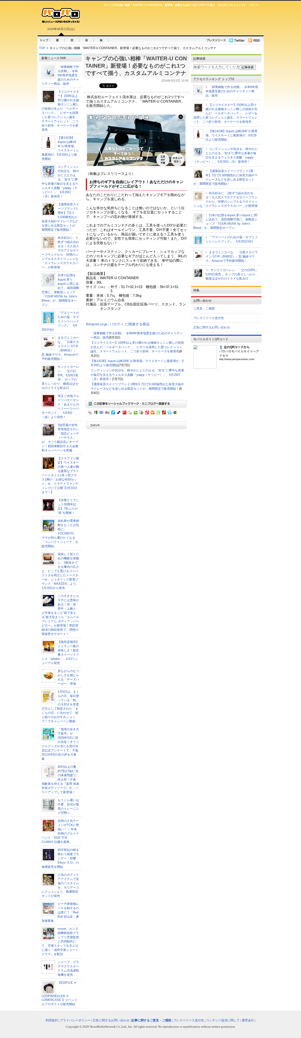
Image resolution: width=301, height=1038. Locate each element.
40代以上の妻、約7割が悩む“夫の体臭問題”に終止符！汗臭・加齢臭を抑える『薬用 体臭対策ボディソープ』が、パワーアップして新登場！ (60, 779)
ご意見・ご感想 (204, 308)
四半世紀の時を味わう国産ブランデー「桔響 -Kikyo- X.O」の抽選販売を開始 (60, 858)
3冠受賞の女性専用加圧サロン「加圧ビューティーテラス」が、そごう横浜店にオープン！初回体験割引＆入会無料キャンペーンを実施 (60, 437)
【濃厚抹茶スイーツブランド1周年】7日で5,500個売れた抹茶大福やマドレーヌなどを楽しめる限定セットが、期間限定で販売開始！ (60, 217)
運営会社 (248, 1020)
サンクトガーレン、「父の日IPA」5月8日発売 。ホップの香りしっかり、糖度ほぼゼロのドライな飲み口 (232, 274)
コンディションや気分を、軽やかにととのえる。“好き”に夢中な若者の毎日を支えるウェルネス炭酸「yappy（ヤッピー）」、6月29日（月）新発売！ (137, 375)
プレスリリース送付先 (208, 318)
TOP (42, 48)
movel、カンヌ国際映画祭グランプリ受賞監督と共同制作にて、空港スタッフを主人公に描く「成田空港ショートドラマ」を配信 (60, 941)
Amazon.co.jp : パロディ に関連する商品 (118, 324)
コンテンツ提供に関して (223, 1020)
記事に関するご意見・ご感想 (151, 1020)
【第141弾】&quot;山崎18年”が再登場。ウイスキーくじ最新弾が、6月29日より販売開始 (231, 135)
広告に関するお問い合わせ (211, 327)
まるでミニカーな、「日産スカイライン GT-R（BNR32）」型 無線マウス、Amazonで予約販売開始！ (232, 256)
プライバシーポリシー (75, 1020)
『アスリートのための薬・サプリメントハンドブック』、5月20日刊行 (60, 321)
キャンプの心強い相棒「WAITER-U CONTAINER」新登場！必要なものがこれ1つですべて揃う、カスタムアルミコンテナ (136, 65)
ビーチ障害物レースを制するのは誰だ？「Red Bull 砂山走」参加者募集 (60, 912)
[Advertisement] (171, 20)
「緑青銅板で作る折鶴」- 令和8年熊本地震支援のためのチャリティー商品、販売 (60, 75)
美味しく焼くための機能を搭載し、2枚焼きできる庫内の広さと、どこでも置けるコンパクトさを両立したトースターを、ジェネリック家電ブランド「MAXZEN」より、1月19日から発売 (60, 571)
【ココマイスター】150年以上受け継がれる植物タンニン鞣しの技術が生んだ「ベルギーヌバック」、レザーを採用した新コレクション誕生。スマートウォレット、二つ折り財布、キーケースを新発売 (137, 347)
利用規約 (52, 1020)
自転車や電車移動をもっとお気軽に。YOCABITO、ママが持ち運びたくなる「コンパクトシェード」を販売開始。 (60, 533)
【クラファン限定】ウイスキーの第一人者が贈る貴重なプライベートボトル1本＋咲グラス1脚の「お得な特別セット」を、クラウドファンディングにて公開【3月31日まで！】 (60, 475)
